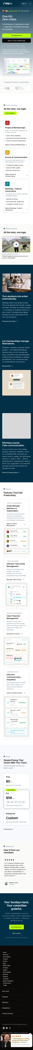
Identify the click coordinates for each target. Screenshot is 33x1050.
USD (8, 802)
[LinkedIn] (3, 1028)
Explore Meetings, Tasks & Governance (13, 209)
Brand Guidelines (7, 981)
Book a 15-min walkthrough (16, 40)
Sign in (24, 3)
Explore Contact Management (12, 524)
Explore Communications (14, 693)
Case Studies (6, 972)
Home (4, 952)
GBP (12, 802)
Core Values (6, 957)
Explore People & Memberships (15, 145)
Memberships (6, 366)
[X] (9, 1028)
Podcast (5, 968)
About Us (5, 954)
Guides (4, 970)
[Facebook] (6, 1028)
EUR (16, 802)
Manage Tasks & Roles (14, 579)
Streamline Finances (13, 634)
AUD (19, 802)
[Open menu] (30, 3)
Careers (5, 959)
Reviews (5, 974)
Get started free (16, 927)
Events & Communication (10, 472)
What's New (6, 965)
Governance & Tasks (9, 321)
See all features (10, 113)
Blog (4, 963)
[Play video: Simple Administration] (16, 244)
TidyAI (4, 985)
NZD (23, 802)
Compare (5, 978)
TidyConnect (6, 983)
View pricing (8, 829)
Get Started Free (16, 35)
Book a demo (16, 933)
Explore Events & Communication (10, 175)
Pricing (4, 961)
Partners (5, 976)
